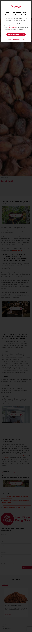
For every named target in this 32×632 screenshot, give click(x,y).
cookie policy (12, 27)
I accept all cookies (13, 34)
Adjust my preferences (13, 39)
